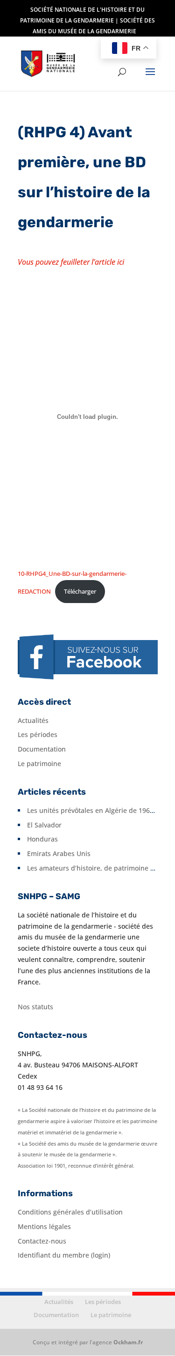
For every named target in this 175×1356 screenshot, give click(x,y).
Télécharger (80, 591)
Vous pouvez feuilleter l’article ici (71, 262)
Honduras (42, 838)
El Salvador (44, 824)
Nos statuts (35, 1006)
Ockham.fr (128, 1342)
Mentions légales (44, 1226)
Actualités (33, 720)
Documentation (42, 749)
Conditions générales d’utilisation (70, 1211)
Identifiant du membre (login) (64, 1255)
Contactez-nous (42, 1241)
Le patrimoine (39, 763)
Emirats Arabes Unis (59, 853)
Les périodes (37, 734)
